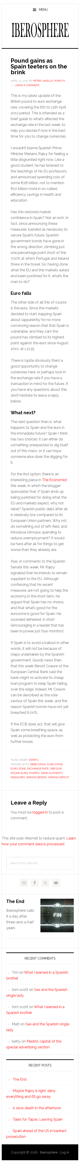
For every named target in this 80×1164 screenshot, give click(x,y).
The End (15, 901)
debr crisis (38, 764)
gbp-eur (56, 768)
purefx (34, 773)
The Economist (54, 480)
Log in (64, 1152)
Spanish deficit (58, 777)
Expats (33, 759)
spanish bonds (36, 777)
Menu (43, 9)
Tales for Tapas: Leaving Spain (37, 1119)
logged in (40, 812)
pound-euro (19, 773)
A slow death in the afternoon (37, 1108)
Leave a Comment (27, 85)
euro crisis (55, 764)
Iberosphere (40, 30)
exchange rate (38, 768)
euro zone (18, 768)
